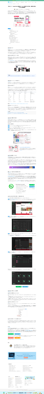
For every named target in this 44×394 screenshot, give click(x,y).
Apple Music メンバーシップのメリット (14, 34)
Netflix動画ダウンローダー (10, 384)
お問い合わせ (13, 390)
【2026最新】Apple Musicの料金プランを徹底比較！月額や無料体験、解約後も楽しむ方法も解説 (19, 103)
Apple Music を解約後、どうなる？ (12, 365)
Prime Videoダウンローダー (10, 385)
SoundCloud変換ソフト (10, 383)
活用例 (35, 2)
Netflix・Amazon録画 (24, 390)
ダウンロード (29, 2)
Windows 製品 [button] (22, 2)
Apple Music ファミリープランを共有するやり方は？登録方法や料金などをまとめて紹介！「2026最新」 (18, 113)
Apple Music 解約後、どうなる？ (12, 36)
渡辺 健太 (17, 9)
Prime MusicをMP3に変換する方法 (18, 381)
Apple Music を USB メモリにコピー (26, 366)
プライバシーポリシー (17, 390)
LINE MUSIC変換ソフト (10, 382)
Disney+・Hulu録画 (28, 390)
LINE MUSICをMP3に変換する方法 (18, 383)
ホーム (19, 2)
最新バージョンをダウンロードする (28, 381)
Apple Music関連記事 (27, 9)
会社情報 (11, 390)
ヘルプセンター (16, 386)
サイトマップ (21, 390)
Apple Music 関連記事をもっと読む (20, 339)
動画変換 (31, 390)
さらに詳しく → (21, 150)
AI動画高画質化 (33, 390)
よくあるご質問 (16, 387)
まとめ (10, 43)
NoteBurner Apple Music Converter (29, 330)
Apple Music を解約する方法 (11, 35)
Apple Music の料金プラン (12, 33)
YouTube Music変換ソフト (10, 381)
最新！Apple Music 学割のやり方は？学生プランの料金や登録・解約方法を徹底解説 (16, 112)
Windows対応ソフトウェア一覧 (11, 386)
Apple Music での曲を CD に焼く (12, 366)
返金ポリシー (21, 387)
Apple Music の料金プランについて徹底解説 (27, 365)
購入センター (21, 386)
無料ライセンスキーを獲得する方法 (28, 380)
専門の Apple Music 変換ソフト (12, 60)
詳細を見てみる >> (26, 357)
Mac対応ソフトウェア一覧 (10, 387)
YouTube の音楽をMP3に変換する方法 (18, 382)
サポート (33, 2)
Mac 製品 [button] (26, 2)
